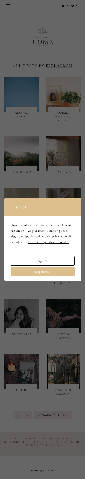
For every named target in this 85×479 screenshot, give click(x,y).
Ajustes (42, 261)
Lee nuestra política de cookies (48, 242)
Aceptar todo (42, 272)
